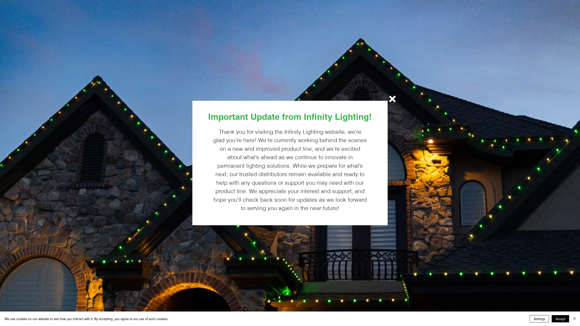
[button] (392, 99)
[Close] (574, 318)
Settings (539, 318)
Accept (560, 318)
